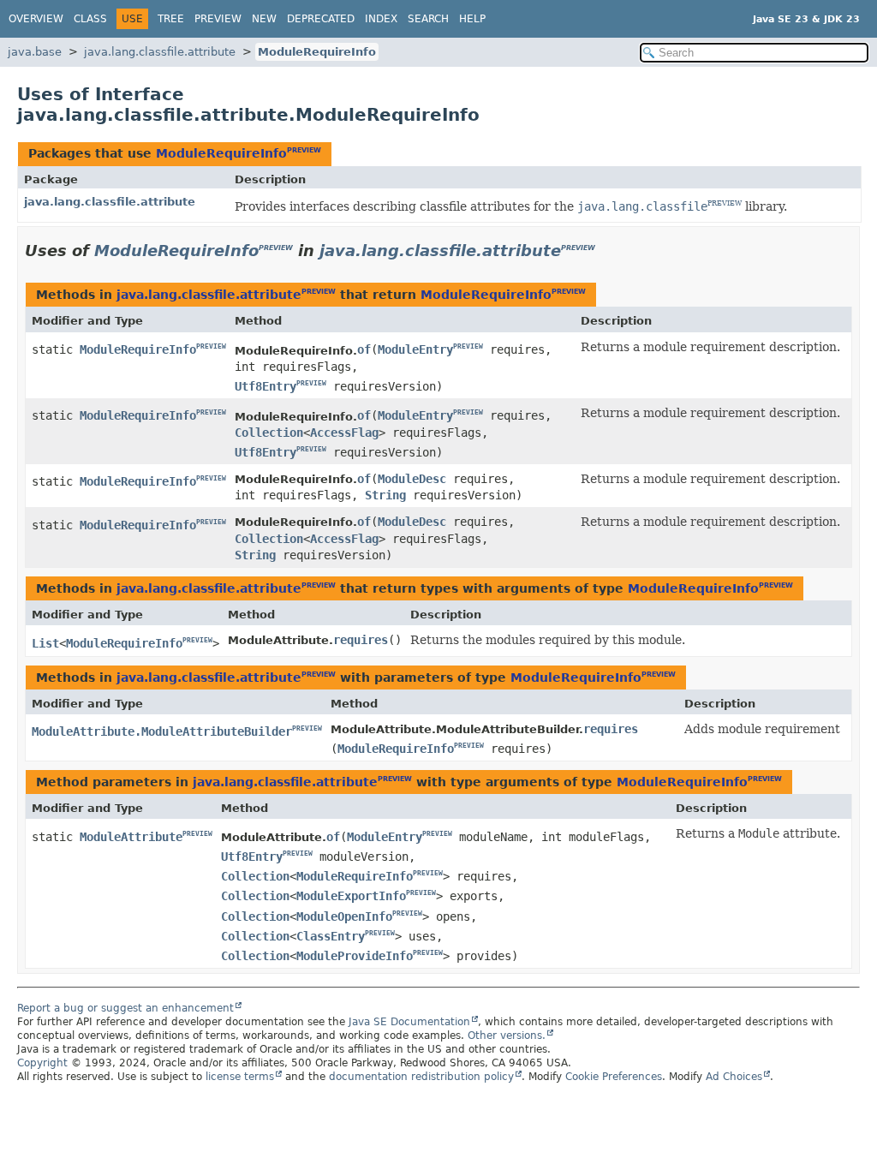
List (45, 643)
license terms (240, 1077)
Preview (218, 19)
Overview (36, 19)
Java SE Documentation (409, 1022)
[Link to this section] (607, 251)
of (364, 349)
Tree (171, 19)
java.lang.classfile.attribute (160, 51)
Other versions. (507, 1036)
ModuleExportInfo (351, 896)
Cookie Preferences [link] (613, 1077)
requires (360, 640)
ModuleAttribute (131, 837)
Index (381, 19)
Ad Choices (734, 1077)
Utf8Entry (265, 386)
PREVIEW (304, 150)
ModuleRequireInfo (317, 51)
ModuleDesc (412, 479)
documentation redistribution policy (421, 1077)
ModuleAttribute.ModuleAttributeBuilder (162, 731)
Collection (269, 432)
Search (428, 19)
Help (472, 19)
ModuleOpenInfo (344, 916)
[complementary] (613, 1077)
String (385, 495)
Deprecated (321, 19)
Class (90, 19)
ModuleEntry (415, 349)
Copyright (42, 1063)
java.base (35, 51)
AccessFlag (344, 432)
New (264, 19)
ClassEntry (330, 936)
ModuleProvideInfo (354, 956)
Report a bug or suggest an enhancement (125, 1008)
